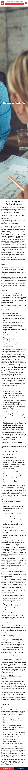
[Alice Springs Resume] (12, 4)
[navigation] (26, 3)
